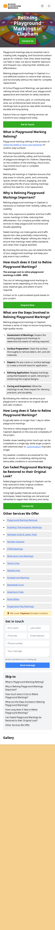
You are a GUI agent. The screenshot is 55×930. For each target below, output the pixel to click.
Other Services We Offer (17, 725)
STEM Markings (15, 548)
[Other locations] (42, 6)
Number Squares (15, 541)
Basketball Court (15, 584)
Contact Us (27, 41)
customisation (34, 446)
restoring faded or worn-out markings (22, 144)
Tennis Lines (13, 563)
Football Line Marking (18, 577)
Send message (27, 665)
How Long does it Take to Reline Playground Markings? (21, 711)
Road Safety (13, 599)
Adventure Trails (15, 592)
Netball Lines (13, 570)
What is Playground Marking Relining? (24, 681)
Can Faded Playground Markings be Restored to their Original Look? (23, 719)
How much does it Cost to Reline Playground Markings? (21, 696)
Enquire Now (27, 305)
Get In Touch (27, 124)
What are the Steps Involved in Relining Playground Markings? (25, 703)
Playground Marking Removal (22, 520)
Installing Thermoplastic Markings (24, 527)
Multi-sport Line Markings (20, 556)
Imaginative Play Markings (20, 606)
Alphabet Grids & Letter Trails (22, 534)
